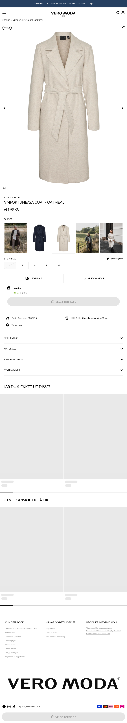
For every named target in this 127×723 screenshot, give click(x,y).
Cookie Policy (51, 632)
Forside (6, 20)
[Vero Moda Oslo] (63, 13)
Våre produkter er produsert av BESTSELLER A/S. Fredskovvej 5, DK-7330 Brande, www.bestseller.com (103, 631)
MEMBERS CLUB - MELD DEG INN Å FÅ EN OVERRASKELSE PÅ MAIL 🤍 (64, 3)
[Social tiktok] (13, 706)
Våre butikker (10, 648)
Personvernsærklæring (55, 636)
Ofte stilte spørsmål (13, 636)
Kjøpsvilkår (50, 628)
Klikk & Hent (10, 644)
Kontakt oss (10, 632)
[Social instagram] (9, 706)
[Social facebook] (4, 706)
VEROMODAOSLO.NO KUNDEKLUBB (21, 628)
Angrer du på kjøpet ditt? (15, 657)
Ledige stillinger (11, 653)
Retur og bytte (10, 640)
